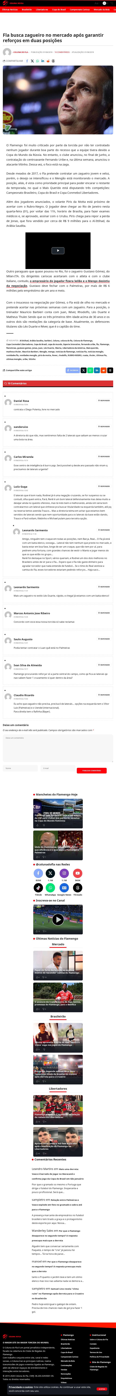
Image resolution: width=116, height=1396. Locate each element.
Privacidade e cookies (21, 1387)
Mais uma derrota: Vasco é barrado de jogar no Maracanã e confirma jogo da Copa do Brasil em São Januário (58, 1174)
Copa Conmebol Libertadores (19, 344)
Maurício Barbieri (30, 351)
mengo (51, 351)
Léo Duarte (49, 348)
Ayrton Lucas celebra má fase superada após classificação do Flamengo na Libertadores (56, 1146)
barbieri (48, 340)
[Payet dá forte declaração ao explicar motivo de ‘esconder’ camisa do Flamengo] (58, 965)
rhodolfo (63, 355)
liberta (58, 348)
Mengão (43, 351)
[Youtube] (78, 875)
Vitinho (32, 359)
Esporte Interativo (71, 344)
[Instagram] (64, 875)
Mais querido (92, 348)
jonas (34, 348)
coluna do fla (66, 340)
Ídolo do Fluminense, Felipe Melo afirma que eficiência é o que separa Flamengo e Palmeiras (57, 850)
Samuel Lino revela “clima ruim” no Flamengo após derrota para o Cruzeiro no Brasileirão (58, 1293)
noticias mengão (95, 351)
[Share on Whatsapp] (37, 61)
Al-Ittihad (24, 340)
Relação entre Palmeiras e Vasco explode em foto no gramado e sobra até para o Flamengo (57, 1204)
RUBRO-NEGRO (74, 355)
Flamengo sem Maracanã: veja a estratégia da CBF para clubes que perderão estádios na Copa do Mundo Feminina (58, 818)
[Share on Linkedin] (42, 61)
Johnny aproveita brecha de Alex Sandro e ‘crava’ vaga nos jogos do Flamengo (57, 1043)
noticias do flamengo (65, 351)
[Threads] (78, 889)
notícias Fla (81, 351)
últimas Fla (101, 355)
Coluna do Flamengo (83, 340)
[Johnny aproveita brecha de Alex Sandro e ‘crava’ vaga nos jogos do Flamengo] (58, 1038)
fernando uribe (88, 344)
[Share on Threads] (53, 61)
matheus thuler (13, 351)
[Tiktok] (38, 889)
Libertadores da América (74, 348)
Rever (55, 355)
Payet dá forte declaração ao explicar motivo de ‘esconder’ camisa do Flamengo (57, 971)
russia (85, 355)
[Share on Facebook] (27, 61)
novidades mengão (28, 355)
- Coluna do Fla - (20, 52)
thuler (92, 355)
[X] (50, 875)
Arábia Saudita (36, 340)
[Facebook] (38, 875)
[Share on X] (32, 61)
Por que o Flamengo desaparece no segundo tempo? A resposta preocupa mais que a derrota (56, 1235)
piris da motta (44, 355)
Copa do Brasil (40, 344)
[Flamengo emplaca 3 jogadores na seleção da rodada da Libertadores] (58, 1110)
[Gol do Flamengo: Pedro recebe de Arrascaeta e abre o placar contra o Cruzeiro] (58, 919)
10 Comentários (62, 52)
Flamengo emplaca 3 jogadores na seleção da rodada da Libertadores (57, 1116)
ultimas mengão (14, 359)
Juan (40, 348)
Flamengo (104, 344)
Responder (105, 400)
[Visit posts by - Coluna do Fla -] (7, 52)
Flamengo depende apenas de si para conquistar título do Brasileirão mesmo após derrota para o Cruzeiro (56, 1074)
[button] (102, 1389)
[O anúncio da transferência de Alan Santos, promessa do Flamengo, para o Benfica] (58, 997)
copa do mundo (55, 344)
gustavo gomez (24, 348)
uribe (25, 359)
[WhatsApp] (50, 889)
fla (97, 344)
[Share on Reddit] (48, 61)
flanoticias (11, 348)
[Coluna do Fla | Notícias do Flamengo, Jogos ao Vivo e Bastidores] (13, 3)
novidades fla (12, 355)
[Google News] (64, 889)
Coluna (56, 340)
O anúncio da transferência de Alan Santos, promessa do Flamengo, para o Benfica (58, 1003)
